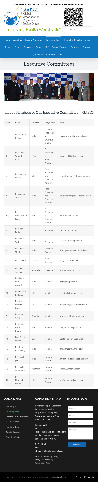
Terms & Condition (43, 456)
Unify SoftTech (60, 477)
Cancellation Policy (43, 463)
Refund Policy (47, 459)
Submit (77, 444)
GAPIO (18, 477)
